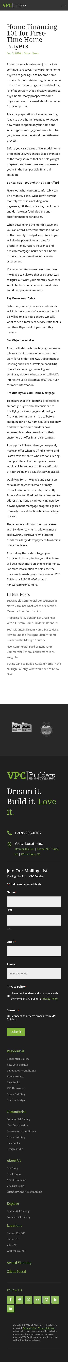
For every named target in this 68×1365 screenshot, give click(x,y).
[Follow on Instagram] (46, 1300)
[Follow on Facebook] (10, 1300)
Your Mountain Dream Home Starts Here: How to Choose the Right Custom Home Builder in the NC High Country (33, 635)
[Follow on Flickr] (37, 1300)
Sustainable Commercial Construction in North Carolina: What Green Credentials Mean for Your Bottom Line (32, 606)
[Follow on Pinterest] (19, 1300)
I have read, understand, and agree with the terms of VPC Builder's (34, 996)
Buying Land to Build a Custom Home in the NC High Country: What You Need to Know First (34, 669)
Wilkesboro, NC (30, 854)
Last (9, 928)
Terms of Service (46, 1328)
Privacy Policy (50, 998)
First (9, 909)
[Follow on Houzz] (55, 1300)
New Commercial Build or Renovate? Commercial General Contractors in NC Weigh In (31, 652)
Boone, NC (43, 849)
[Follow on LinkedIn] (10, 1308)
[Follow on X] (28, 1300)
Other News (31, 53)
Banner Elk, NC (24, 849)
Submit (15, 1031)
